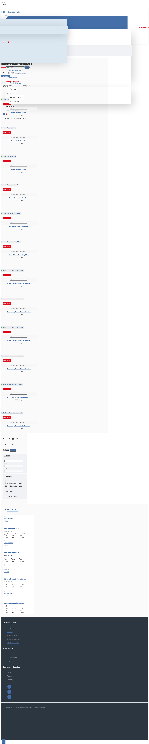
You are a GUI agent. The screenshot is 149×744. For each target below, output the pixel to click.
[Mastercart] (8, 718)
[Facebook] (9, 687)
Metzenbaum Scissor (12, 528)
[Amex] (8, 729)
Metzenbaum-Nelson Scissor (15, 579)
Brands (8, 476)
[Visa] (8, 713)
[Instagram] (9, 692)
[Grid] (2, 83)
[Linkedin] (9, 697)
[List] (5, 83)
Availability (10, 492)
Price (7, 456)
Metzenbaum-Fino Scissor (14, 603)
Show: (24, 86)
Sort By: (5, 86)
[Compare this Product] (8, 429)
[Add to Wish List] (3, 430)
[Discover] (8, 734)
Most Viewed (12, 509)
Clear (13, 450)
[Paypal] (8, 723)
